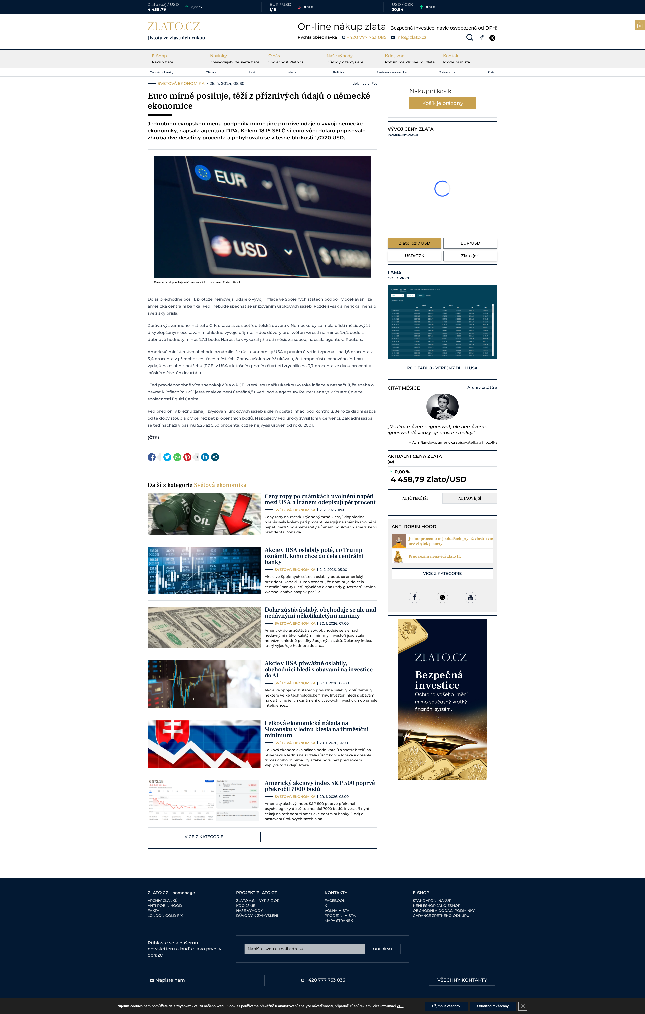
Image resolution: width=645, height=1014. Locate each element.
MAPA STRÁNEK (339, 920)
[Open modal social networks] (215, 457)
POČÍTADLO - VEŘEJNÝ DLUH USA (442, 368)
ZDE (400, 1006)
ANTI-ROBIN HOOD (165, 905)
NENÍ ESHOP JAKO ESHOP (436, 905)
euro (366, 83)
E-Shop (162, 58)
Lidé (252, 72)
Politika (338, 72)
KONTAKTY (336, 892)
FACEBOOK (335, 900)
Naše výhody (345, 58)
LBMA (399, 275)
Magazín (294, 72)
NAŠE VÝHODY (249, 910)
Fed (374, 83)
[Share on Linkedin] (205, 457)
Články (211, 72)
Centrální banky (161, 72)
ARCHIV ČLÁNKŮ (163, 900)
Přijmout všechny (446, 1006)
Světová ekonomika (392, 72)
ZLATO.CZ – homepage (171, 892)
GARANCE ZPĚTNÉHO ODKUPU (441, 915)
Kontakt (456, 58)
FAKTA (153, 910)
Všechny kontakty (462, 980)
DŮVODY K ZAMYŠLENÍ (257, 915)
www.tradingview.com (403, 135)
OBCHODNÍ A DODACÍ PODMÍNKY (444, 910)
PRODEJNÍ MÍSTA (340, 915)
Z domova (447, 72)
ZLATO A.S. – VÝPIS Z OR (257, 900)
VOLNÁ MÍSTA (337, 910)
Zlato (491, 72)
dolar (357, 83)
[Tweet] (167, 457)
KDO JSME (245, 905)
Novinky (234, 58)
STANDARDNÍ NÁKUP (432, 900)
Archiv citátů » (482, 387)
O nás (285, 58)
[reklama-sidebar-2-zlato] (442, 699)
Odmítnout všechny (493, 1006)
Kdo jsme (410, 58)
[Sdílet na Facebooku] (152, 457)
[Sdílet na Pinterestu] (187, 457)
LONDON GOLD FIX (165, 915)
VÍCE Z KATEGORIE (204, 836)
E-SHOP (421, 892)
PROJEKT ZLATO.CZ (256, 892)
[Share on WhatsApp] (177, 457)
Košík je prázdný (442, 103)
